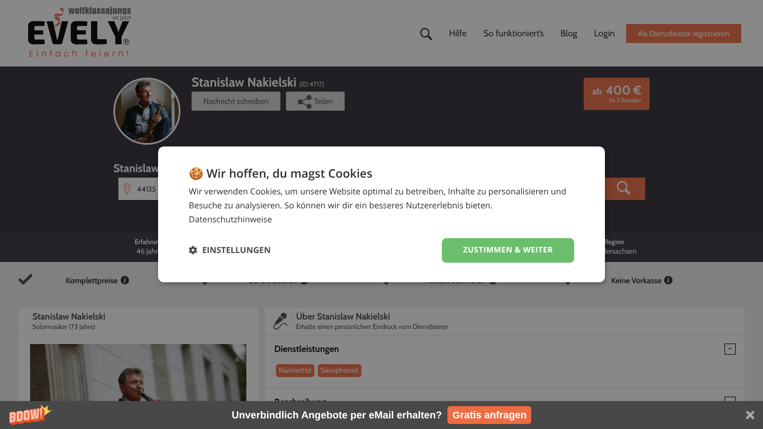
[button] (381, 415)
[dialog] (381, 214)
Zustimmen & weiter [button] (508, 250)
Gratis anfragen (489, 415)
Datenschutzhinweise (230, 219)
